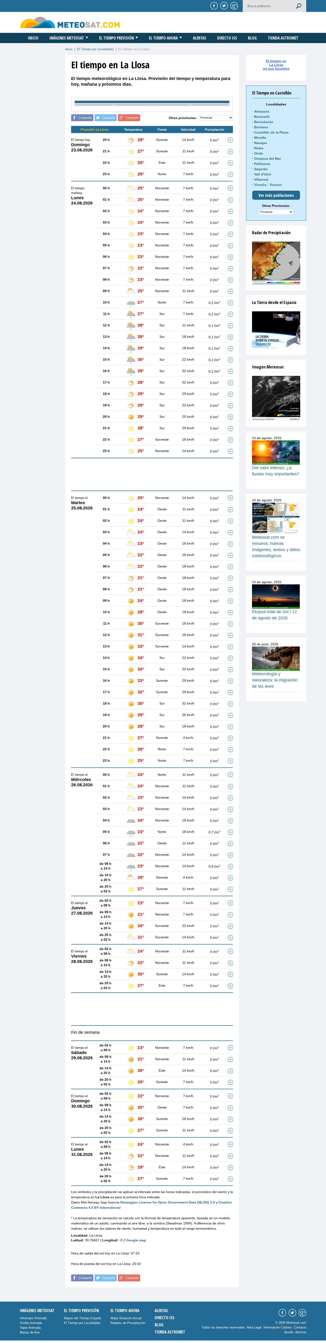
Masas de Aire (30, 1332)
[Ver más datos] (230, 139)
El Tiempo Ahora (163, 38)
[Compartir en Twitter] (223, 5)
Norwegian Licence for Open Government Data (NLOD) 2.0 (167, 1202)
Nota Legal (254, 1327)
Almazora (261, 111)
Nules (258, 148)
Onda (258, 153)
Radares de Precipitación (127, 1323)
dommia (300, 1332)
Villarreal (261, 179)
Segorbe (261, 169)
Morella (260, 137)
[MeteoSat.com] (70, 22)
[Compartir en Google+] (233, 5)
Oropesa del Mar (267, 158)
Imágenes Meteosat (66, 38)
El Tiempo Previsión (116, 38)
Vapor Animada (30, 1327)
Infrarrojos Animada (33, 1318)
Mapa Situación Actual (126, 1318)
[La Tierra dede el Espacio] (276, 330)
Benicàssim (263, 122)
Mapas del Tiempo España (82, 1318)
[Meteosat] (276, 398)
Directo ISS (227, 38)
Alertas (199, 38)
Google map (136, 1240)
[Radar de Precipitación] (276, 263)
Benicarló (262, 117)
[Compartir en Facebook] (213, 5)
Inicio (33, 38)
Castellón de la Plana (271, 132)
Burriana (261, 127)
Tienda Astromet (283, 38)
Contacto (300, 1327)
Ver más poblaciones (276, 195)
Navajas (260, 143)
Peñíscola (262, 164)
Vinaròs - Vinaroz (268, 185)
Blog (252, 38)
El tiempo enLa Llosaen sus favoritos (276, 64)
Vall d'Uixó (262, 174)
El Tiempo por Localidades (95, 49)
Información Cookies (277, 1327)
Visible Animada (31, 1323)
